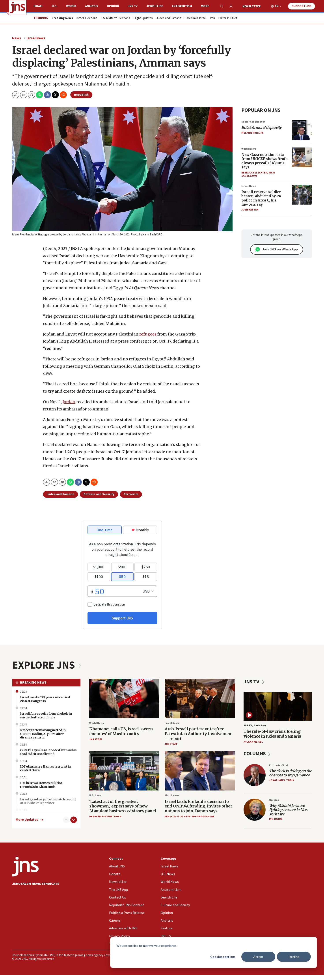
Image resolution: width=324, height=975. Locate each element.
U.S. (54, 6)
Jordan (69, 401)
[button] (31, 94)
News (16, 38)
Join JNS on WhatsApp (280, 249)
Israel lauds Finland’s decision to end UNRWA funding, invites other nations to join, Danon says (198, 806)
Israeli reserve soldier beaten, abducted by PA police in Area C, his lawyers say (261, 198)
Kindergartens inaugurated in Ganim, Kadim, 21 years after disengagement (42, 734)
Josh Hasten (250, 210)
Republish (81, 95)
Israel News (35, 38)
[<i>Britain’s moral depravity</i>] (302, 130)
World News (248, 149)
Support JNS (301, 6)
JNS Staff (95, 739)
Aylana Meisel (253, 742)
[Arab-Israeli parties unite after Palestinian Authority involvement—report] (200, 698)
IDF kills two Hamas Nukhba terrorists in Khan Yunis (41, 785)
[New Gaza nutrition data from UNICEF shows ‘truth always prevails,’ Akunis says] (302, 157)
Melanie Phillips (252, 133)
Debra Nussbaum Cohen (105, 816)
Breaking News (33, 682)
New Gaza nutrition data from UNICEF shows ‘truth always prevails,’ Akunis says (264, 161)
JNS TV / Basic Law (255, 725)
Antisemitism (182, 6)
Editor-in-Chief (227, 18)
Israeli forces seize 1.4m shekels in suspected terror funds (46, 715)
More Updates (27, 820)
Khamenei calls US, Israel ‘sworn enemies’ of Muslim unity (121, 731)
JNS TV (133, 6)
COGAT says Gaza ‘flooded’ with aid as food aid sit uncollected (48, 752)
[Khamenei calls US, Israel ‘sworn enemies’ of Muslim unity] (124, 698)
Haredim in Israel (196, 18)
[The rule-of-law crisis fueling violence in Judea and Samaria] (278, 706)
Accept (258, 956)
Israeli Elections (86, 18)
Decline (294, 956)
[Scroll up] (66, 820)
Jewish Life (154, 6)
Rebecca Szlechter (254, 173)
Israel (38, 6)
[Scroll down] (73, 820)
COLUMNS (255, 753)
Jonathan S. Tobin (281, 780)
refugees (147, 334)
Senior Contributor (253, 122)
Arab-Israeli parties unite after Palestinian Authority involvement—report (199, 733)
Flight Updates (143, 18)
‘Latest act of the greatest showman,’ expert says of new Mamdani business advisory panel (122, 806)
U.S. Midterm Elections (115, 18)
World (71, 6)
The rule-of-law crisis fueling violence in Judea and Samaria (272, 734)
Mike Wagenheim (203, 816)
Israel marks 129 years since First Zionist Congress (45, 699)
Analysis (91, 6)
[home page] (17, 7)
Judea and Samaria (168, 18)
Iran (212, 18)
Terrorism (131, 494)
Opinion (113, 6)
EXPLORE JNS (44, 665)
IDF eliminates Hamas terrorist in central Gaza (45, 768)
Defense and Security (99, 494)
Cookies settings (222, 956)
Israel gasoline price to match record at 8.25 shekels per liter (48, 801)
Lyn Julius (275, 819)
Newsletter (251, 6)
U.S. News (95, 795)
